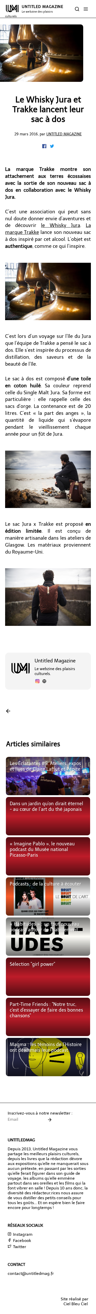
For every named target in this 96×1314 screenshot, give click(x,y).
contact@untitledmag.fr (31, 1273)
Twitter (19, 1246)
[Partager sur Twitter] (52, 146)
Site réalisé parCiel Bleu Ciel (74, 1301)
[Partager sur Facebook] (44, 146)
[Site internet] (44, 681)
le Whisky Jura (60, 225)
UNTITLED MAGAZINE (34, 11)
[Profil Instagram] (37, 681)
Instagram (22, 1234)
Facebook (21, 1240)
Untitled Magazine (64, 134)
